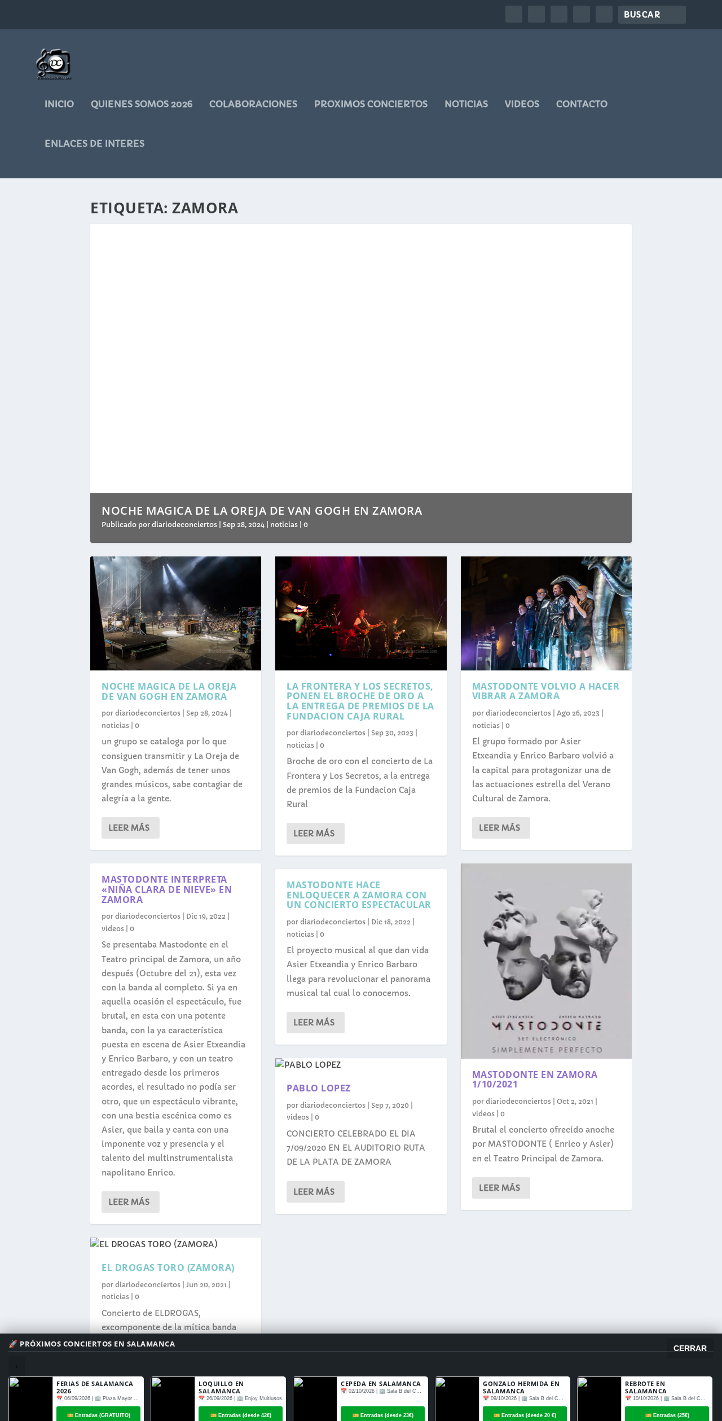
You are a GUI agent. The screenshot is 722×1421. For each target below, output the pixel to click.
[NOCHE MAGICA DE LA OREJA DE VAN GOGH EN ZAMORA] (175, 613)
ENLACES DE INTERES (94, 144)
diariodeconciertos (184, 524)
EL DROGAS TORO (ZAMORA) (168, 1267)
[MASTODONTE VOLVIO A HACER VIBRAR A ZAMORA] (546, 613)
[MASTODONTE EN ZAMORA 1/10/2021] (546, 961)
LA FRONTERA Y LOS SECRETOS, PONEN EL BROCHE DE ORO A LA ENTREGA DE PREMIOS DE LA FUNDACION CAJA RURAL (360, 701)
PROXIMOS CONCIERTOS (371, 104)
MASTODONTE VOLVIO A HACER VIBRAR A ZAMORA (546, 691)
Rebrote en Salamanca (646, 1387)
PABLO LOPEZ (319, 1088)
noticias (466, 104)
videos (522, 104)
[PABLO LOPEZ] (360, 1065)
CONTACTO (581, 104)
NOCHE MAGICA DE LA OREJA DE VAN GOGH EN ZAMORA (262, 510)
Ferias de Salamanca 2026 (95, 1387)
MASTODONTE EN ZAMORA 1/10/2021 (535, 1079)
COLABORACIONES (253, 104)
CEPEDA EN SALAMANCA (381, 1383)
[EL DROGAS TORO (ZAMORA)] (175, 1245)
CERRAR (690, 1348)
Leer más (128, 828)
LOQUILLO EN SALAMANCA (221, 1387)
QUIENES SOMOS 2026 (141, 104)
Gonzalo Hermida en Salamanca (521, 1387)
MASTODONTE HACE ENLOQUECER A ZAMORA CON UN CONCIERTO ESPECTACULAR (359, 895)
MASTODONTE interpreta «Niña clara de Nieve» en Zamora (167, 889)
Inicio (59, 104)
